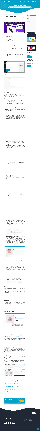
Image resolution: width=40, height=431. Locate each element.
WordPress (12, 423)
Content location (29, 27)
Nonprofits (30, 421)
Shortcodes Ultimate (16, 336)
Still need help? (8, 399)
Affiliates (24, 422)
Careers (24, 421)
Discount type (28, 18)
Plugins (21, 1)
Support (27, 1)
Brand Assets (30, 419)
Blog (30, 1)
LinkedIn (8, 423)
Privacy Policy (30, 422)
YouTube (10, 423)
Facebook (5, 423)
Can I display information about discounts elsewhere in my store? (13, 386)
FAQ (27, 30)
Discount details (29, 21)
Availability (28, 24)
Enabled (18, 303)
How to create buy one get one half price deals (10, 389)
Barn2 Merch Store (31, 420)
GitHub (14, 423)
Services (24, 420)
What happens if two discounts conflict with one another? (12, 383)
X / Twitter (6, 423)
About (33, 1)
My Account (35, 1)
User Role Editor (16, 295)
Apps (24, 1)
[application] (31, 48)
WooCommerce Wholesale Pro (9, 295)
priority (16, 339)
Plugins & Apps (25, 419)
